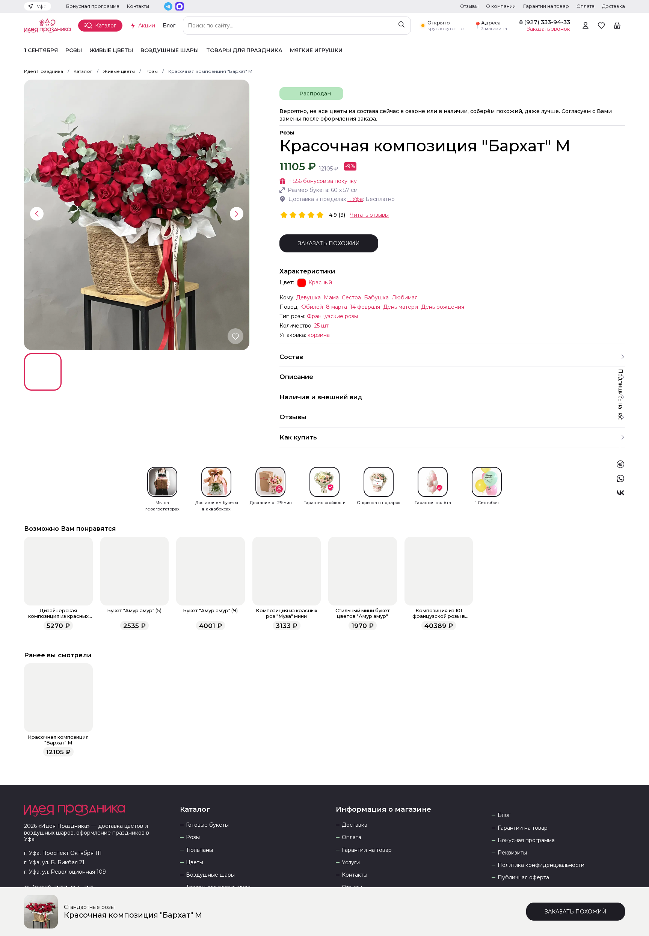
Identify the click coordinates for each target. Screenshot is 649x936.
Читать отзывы (369, 214)
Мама (331, 297)
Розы (73, 50)
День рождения (442, 306)
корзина (319, 335)
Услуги (351, 862)
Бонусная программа (92, 6)
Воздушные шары (169, 50)
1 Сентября (41, 50)
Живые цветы (111, 50)
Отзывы (469, 6)
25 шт (321, 325)
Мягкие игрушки (316, 50)
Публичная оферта (523, 877)
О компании (501, 6)
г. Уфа (355, 199)
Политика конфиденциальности (541, 865)
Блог (169, 25)
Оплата (586, 6)
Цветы (194, 862)
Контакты (138, 6)
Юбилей (311, 306)
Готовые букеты (207, 825)
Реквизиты (512, 853)
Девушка (308, 297)
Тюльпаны (199, 850)
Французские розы (332, 316)
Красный (320, 282)
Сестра (351, 297)
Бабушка (376, 297)
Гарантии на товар (546, 6)
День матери (400, 306)
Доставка (613, 6)
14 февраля (365, 306)
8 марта (336, 306)
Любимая (405, 297)
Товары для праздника (244, 50)
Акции (146, 25)
